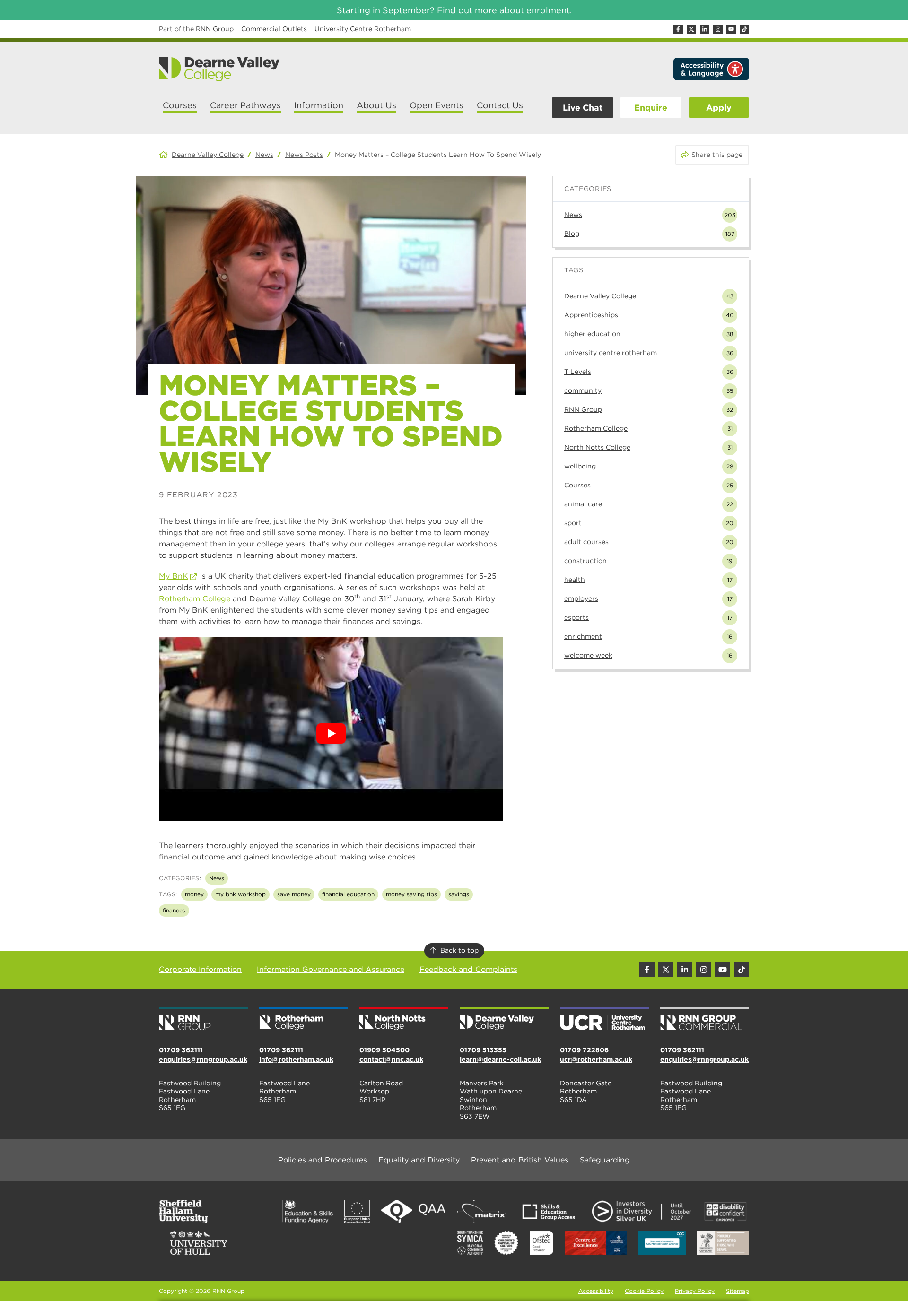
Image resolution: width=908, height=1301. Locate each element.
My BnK (173, 576)
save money (294, 894)
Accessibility (595, 1290)
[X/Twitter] (691, 29)
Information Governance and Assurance (330, 969)
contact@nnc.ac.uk (391, 1059)
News (264, 154)
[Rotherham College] (303, 1019)
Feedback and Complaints (468, 969)
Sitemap (737, 1290)
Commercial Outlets (274, 29)
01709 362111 (181, 1050)
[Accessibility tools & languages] (711, 69)
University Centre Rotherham (362, 29)
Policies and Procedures (322, 1159)
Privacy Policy (695, 1290)
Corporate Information (200, 969)
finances (174, 910)
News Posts (304, 154)
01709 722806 (584, 1050)
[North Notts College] (403, 1019)
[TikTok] (744, 29)
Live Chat (582, 108)
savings (458, 894)
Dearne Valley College (208, 154)
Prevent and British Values (519, 1159)
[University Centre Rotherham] (604, 1019)
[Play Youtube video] (331, 734)
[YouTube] (731, 29)
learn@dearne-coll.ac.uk (500, 1059)
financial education (348, 894)
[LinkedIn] (704, 29)
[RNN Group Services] (704, 1019)
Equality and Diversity (419, 1159)
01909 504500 (384, 1050)
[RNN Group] (203, 1019)
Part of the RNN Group (196, 29)
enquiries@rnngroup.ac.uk (203, 1059)
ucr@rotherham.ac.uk (596, 1059)
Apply (719, 108)
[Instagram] (718, 29)
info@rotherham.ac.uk (296, 1059)
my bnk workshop (240, 894)
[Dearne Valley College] (219, 69)
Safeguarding (605, 1159)
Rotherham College (194, 598)
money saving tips (411, 894)
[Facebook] (678, 29)
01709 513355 (483, 1050)
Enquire (650, 108)
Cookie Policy (644, 1290)
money (194, 894)
